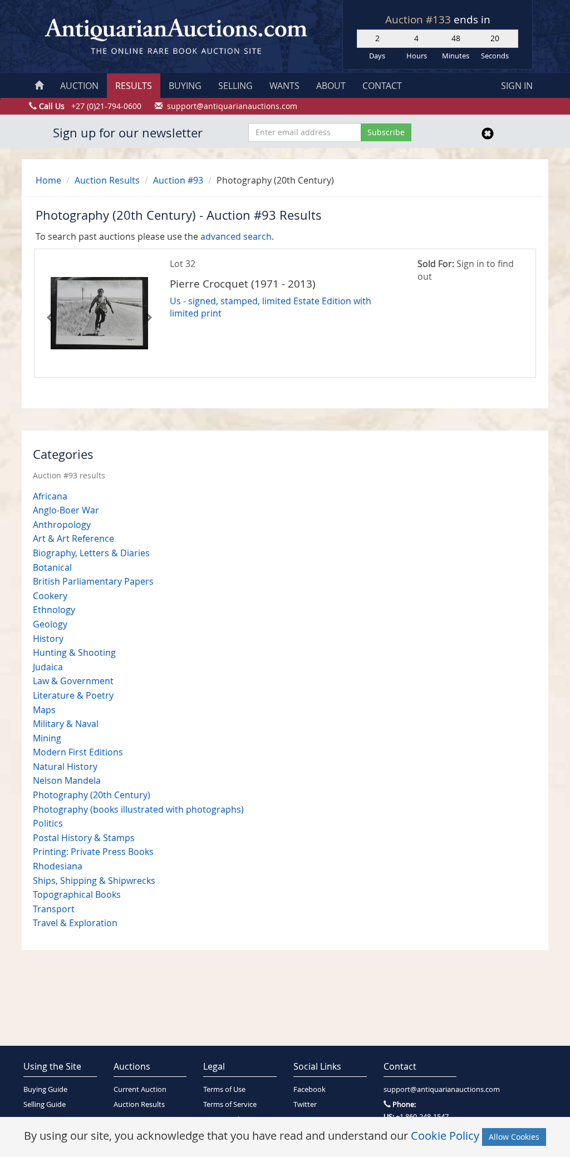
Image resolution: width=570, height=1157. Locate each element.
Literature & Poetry (73, 695)
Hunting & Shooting (74, 652)
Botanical (52, 567)
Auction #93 (178, 180)
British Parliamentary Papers (93, 581)
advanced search (236, 236)
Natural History (65, 766)
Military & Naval (66, 724)
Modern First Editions (78, 752)
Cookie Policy (445, 1135)
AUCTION (79, 86)
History (48, 638)
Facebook (309, 1089)
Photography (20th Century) (91, 795)
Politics (48, 823)
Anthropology (62, 524)
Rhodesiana (57, 866)
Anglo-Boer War (66, 510)
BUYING (185, 86)
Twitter (305, 1104)
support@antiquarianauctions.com (420, 1089)
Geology (50, 624)
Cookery (50, 596)
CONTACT (382, 86)
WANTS (284, 86)
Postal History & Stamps (84, 838)
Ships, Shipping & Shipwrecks (94, 880)
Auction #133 (419, 19)
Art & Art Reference (73, 538)
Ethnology (54, 610)
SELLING (235, 86)
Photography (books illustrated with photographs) (138, 809)
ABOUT (331, 86)
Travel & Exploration (75, 923)
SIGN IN (517, 86)
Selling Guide (44, 1104)
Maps (44, 710)
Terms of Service (230, 1104)
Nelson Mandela (67, 780)
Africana (50, 496)
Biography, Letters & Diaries (91, 553)
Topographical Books (77, 894)
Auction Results (107, 180)
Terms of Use (224, 1089)
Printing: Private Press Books (93, 852)
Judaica (48, 667)
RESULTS (133, 86)
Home (48, 180)
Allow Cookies (514, 1136)
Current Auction (140, 1089)
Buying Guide (45, 1089)
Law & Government (73, 681)
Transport (54, 909)
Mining (47, 738)
